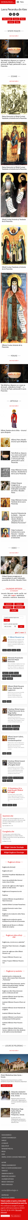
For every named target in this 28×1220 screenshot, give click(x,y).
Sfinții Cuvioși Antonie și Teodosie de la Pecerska (14, 220)
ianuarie (4, 593)
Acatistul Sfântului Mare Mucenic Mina (12, 1023)
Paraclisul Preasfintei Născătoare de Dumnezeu (13, 875)
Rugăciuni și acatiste (14, 971)
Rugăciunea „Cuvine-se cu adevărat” (13, 942)
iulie (9, 595)
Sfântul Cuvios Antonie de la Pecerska (12, 346)
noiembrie (13, 597)
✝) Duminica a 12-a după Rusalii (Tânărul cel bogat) (15, 790)
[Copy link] (17, 14)
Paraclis (5, 778)
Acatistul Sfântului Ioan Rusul (11, 1013)
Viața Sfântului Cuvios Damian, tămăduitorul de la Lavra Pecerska (19, 472)
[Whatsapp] (14, 14)
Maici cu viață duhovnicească (11, 1168)
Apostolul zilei (8, 816)
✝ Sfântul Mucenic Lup (16, 637)
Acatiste (9, 604)
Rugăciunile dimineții (8, 867)
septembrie (20, 595)
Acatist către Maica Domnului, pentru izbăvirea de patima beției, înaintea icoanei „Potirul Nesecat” (13, 985)
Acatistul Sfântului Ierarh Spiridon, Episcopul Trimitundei (13, 997)
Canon (4, 650)
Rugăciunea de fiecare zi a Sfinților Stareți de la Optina (12, 926)
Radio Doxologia (7, 1184)
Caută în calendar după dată (11, 624)
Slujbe (14, 610)
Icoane (16, 19)
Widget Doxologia (8, 1182)
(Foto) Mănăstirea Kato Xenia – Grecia (12, 1076)
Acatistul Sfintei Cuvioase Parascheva (13, 904)
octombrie (6, 597)
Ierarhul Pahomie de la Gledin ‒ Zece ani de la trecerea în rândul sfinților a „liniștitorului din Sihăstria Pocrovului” (18, 518)
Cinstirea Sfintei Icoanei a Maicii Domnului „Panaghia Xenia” (16, 763)
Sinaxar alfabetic (7, 1173)
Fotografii (9, 678)
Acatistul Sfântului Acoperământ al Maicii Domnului (12, 900)
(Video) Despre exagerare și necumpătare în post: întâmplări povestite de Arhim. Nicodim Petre (18, 487)
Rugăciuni (19, 607)
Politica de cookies (8, 1198)
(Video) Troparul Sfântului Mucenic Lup (13, 962)
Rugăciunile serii (7, 871)
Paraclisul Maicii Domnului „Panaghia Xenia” (13, 947)
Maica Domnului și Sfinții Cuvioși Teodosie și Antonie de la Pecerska (14, 117)
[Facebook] (10, 14)
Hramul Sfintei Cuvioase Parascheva (14, 1157)
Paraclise (8, 607)
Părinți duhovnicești (9, 1165)
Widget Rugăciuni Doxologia (14, 852)
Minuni (22, 19)
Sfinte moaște (7, 19)
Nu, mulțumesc (15, 1216)
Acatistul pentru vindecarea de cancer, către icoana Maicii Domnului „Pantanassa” (13, 978)
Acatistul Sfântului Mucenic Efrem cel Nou (13, 1003)
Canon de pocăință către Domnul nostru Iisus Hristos (12, 881)
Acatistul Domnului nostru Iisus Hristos (12, 909)
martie (16, 593)
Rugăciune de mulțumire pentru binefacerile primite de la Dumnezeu (13, 920)
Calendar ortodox (14, 590)
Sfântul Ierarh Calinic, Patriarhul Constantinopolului (16, 738)
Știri (3, 1154)
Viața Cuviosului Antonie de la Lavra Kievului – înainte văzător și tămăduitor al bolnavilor (18, 534)
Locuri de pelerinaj (16, 676)
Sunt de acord (5, 1216)
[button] (20, 2)
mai (25, 593)
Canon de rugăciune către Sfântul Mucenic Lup (12, 952)
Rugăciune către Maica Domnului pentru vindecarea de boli (12, 992)
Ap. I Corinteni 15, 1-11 (8, 825)
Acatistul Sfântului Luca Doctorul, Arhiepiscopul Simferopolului (12, 1018)
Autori (4, 1162)
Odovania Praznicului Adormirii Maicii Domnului (15, 659)
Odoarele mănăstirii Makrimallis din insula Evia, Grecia (19, 1094)
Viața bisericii (6, 1135)
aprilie (21, 593)
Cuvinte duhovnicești (9, 1138)
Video (17, 22)
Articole (11, 22)
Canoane (19, 604)
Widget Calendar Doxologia (14, 847)
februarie (10, 593)
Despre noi (5, 1195)
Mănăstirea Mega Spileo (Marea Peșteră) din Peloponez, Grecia (17, 1112)
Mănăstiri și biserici (9, 1176)
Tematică (4, 1171)
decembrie (21, 597)
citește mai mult (6, 1085)
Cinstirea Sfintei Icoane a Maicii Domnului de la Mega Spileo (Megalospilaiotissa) (16, 712)
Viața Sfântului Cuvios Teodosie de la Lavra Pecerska (19, 502)
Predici (10, 805)
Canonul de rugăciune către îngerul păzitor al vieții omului (13, 887)
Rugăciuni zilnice (14, 862)
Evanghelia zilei (8, 831)
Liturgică (5, 1143)
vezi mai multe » (14, 36)
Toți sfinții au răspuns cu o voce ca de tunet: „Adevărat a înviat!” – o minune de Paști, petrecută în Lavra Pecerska (13, 63)
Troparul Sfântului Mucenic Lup (11, 957)
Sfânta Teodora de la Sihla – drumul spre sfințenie (13, 431)
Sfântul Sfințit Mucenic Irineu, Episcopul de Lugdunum (16, 688)
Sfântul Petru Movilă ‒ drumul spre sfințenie (19, 440)
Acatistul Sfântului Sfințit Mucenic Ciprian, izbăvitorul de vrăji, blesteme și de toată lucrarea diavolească (13, 1030)
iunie (5, 595)
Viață (9, 650)
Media (3, 1151)
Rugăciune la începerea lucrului (12, 891)
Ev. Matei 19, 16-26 (7, 841)
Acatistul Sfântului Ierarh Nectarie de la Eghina (13, 1008)
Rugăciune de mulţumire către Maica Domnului (13, 915)
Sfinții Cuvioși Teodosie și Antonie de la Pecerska (14, 268)
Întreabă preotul (7, 1149)
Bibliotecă (5, 1146)
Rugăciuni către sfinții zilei (14, 936)
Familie (4, 1140)
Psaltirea (5, 895)
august (13, 595)
